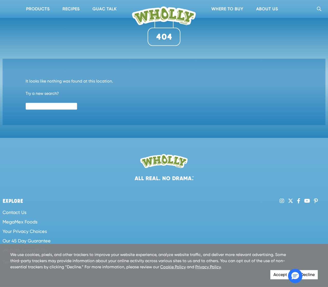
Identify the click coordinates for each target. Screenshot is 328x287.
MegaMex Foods (20, 221)
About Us (267, 8)
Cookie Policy (173, 266)
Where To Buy (227, 8)
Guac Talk (105, 8)
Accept (280, 274)
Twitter (290, 201)
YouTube (307, 201)
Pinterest (316, 201)
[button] (295, 276)
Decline (308, 274)
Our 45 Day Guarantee (27, 240)
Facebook (298, 201)
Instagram (282, 201)
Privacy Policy (208, 266)
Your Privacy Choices (25, 231)
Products (38, 8)
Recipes (71, 8)
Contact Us (14, 212)
